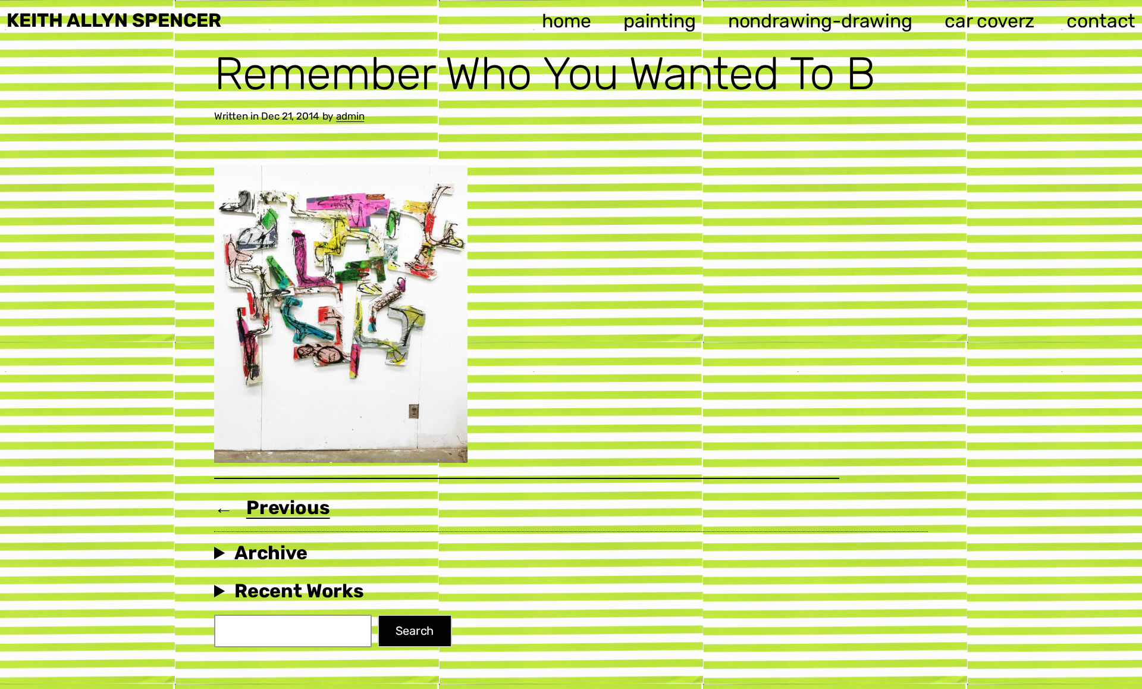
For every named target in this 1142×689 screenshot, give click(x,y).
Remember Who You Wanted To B (544, 74)
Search (415, 631)
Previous (288, 507)
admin (350, 116)
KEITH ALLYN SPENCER (114, 20)
